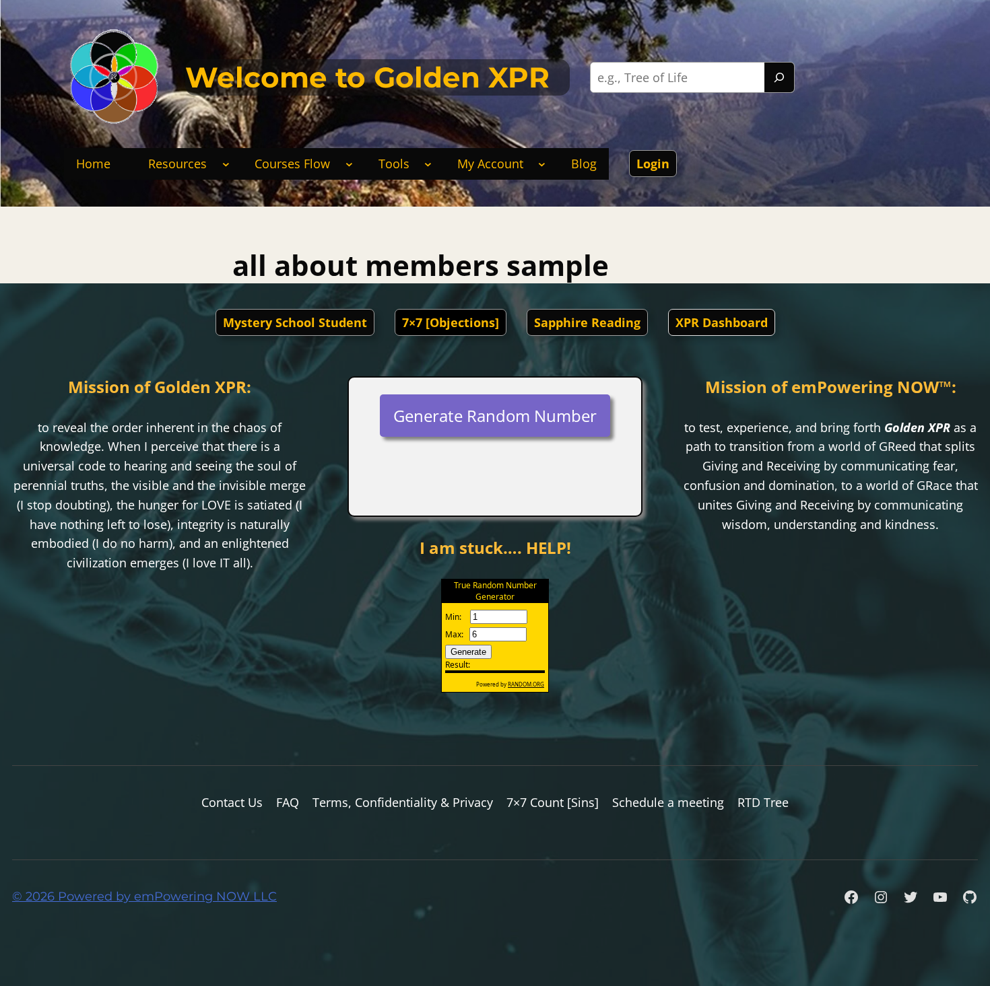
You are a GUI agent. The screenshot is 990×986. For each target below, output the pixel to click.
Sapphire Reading (587, 322)
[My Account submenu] (542, 164)
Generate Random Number (495, 415)
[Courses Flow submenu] (349, 164)
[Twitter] (910, 897)
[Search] (779, 77)
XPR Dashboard (721, 322)
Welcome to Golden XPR (367, 77)
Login (652, 163)
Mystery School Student (295, 322)
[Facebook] (851, 897)
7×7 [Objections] (450, 322)
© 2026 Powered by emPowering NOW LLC (144, 896)
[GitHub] (970, 897)
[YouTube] (940, 897)
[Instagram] (881, 897)
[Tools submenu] (428, 164)
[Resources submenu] (226, 164)
